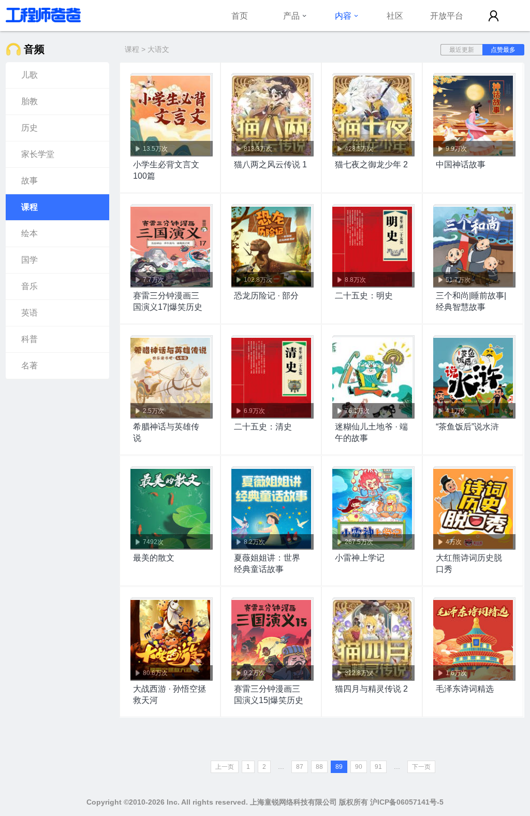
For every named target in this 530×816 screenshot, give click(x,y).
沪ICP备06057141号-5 (407, 802)
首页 (239, 15)
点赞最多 (503, 49)
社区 (395, 15)
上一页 (224, 766)
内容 (343, 15)
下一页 (421, 766)
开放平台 (446, 15)
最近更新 (461, 49)
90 (358, 766)
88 (319, 766)
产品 (291, 15)
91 (378, 766)
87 (299, 766)
